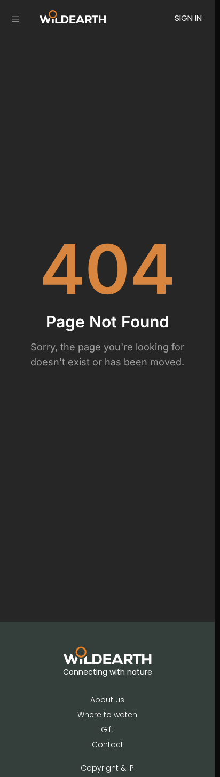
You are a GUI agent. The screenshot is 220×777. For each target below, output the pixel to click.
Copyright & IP (107, 768)
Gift (107, 729)
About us (107, 699)
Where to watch (107, 714)
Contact (107, 744)
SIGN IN (188, 17)
